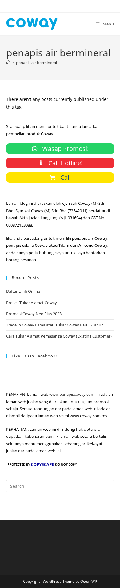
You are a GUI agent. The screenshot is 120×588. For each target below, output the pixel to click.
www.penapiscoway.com (71, 394)
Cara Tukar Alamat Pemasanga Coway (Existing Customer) (59, 336)
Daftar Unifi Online (23, 291)
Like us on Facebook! (34, 356)
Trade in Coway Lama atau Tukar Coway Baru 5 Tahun (55, 325)
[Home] (8, 62)
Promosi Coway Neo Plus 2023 (34, 313)
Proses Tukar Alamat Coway (31, 302)
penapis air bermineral (36, 62)
